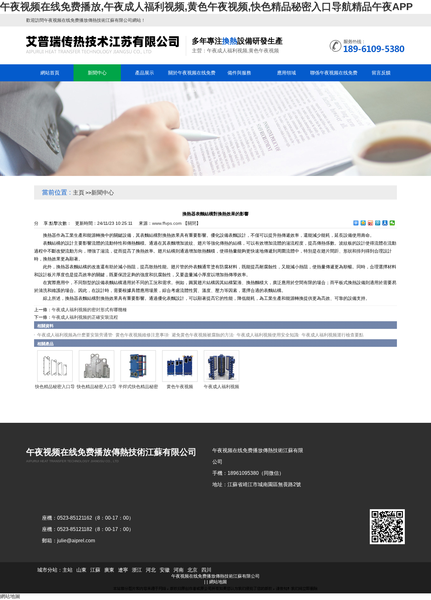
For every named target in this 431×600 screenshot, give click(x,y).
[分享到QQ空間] (363, 222)
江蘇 (95, 570)
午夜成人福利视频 (221, 386)
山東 (81, 570)
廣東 (109, 570)
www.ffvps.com (167, 223)
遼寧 (123, 570)
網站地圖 (218, 581)
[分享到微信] (392, 222)
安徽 (165, 570)
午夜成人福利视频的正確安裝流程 (85, 317)
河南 (179, 570)
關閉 (191, 223)
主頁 (78, 192)
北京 (192, 570)
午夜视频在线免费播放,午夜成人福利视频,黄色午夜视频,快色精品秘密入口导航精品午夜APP (206, 6)
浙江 (137, 570)
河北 (151, 570)
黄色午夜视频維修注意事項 (141, 334)
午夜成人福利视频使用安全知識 (267, 334)
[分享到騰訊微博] (378, 222)
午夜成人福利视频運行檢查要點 (332, 334)
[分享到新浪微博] (370, 222)
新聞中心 (102, 192)
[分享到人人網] (385, 222)
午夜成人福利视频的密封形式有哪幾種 (89, 309)
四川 (206, 570)
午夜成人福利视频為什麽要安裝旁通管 (74, 334)
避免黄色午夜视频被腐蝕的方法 (202, 334)
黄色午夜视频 (180, 386)
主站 (67, 570)
